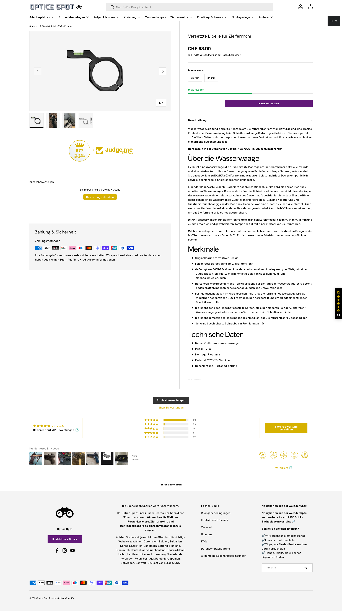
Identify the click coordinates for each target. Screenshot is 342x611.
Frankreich (123, 550)
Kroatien (136, 545)
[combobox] (189, 7)
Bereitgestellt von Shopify (61, 598)
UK (149, 562)
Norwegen (126, 558)
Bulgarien (176, 541)
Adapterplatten (39, 17)
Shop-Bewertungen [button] (171, 407)
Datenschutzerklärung (215, 548)
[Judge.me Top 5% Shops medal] (304, 455)
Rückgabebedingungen (215, 512)
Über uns (206, 534)
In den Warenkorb (268, 103)
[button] (338, 303)
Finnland (174, 545)
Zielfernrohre (179, 17)
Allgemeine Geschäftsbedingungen (223, 555)
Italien (122, 554)
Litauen (145, 554)
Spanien (174, 558)
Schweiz (141, 562)
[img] (56, 426)
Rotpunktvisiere (104, 17)
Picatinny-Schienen (210, 17)
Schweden (127, 562)
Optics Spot (42, 598)
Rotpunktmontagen (72, 17)
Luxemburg (158, 554)
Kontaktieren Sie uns (64, 538)
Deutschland (139, 550)
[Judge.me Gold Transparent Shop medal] (283, 455)
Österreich (150, 541)
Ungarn (171, 550)
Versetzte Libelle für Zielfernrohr (57, 26)
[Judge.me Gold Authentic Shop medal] (273, 455)
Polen (138, 558)
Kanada (125, 545)
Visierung (130, 17)
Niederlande (174, 554)
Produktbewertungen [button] (171, 400)
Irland (181, 550)
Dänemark (150, 545)
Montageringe (241, 17)
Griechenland (156, 550)
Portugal (148, 558)
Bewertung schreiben (100, 197)
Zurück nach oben (171, 484)
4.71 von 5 (57, 426)
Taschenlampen (155, 17)
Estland (163, 545)
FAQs (204, 541)
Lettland (133, 554)
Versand (204, 54)
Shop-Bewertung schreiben (286, 428)
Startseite (34, 26)
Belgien (163, 541)
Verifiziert (281, 467)
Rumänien (161, 558)
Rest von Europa (162, 562)
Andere (264, 17)
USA (177, 562)
